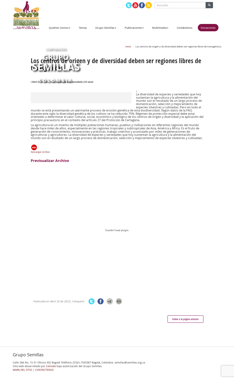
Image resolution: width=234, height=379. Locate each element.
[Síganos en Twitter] (129, 5)
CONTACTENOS (44, 369)
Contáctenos (184, 27)
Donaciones (208, 27)
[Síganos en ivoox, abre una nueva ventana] (148, 5)
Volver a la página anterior (185, 319)
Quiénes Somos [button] (59, 27)
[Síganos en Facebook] (142, 5)
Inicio (128, 46)
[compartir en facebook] (100, 301)
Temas (83, 27)
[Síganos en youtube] (135, 5)
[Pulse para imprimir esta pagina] (119, 301)
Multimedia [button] (159, 27)
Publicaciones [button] (133, 27)
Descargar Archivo (40, 151)
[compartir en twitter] (91, 301)
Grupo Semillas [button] (104, 27)
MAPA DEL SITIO (22, 369)
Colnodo (51, 366)
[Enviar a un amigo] (110, 301)
